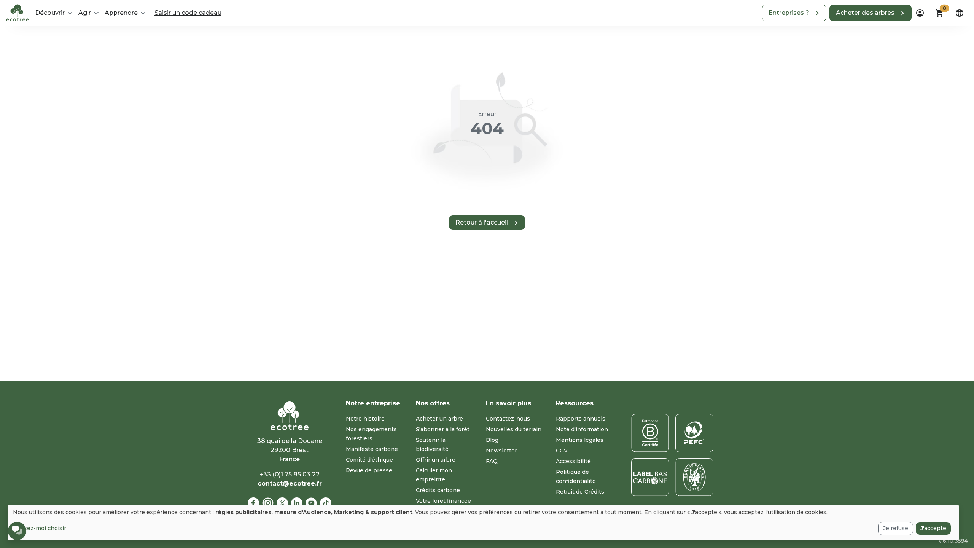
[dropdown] (920, 13)
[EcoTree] (17, 12)
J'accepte (933, 528)
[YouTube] (311, 503)
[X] (282, 503)
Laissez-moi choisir (39, 528)
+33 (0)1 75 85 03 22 (289, 474)
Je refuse (895, 528)
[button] (794, 13)
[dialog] (483, 522)
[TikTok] (325, 503)
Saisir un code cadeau (187, 12)
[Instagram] (268, 503)
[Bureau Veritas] (694, 477)
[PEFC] (694, 433)
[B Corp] (650, 433)
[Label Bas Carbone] (650, 477)
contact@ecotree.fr (290, 483)
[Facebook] (253, 503)
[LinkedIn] (296, 503)
